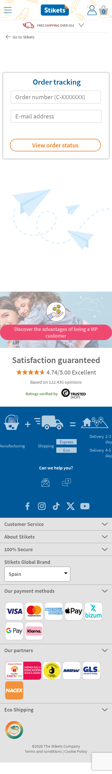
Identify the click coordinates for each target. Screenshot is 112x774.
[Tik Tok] (56, 507)
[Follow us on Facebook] (27, 507)
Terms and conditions (43, 751)
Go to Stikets (23, 37)
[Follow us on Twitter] (70, 507)
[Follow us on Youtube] (85, 507)
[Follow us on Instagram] (41, 507)
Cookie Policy (75, 751)
